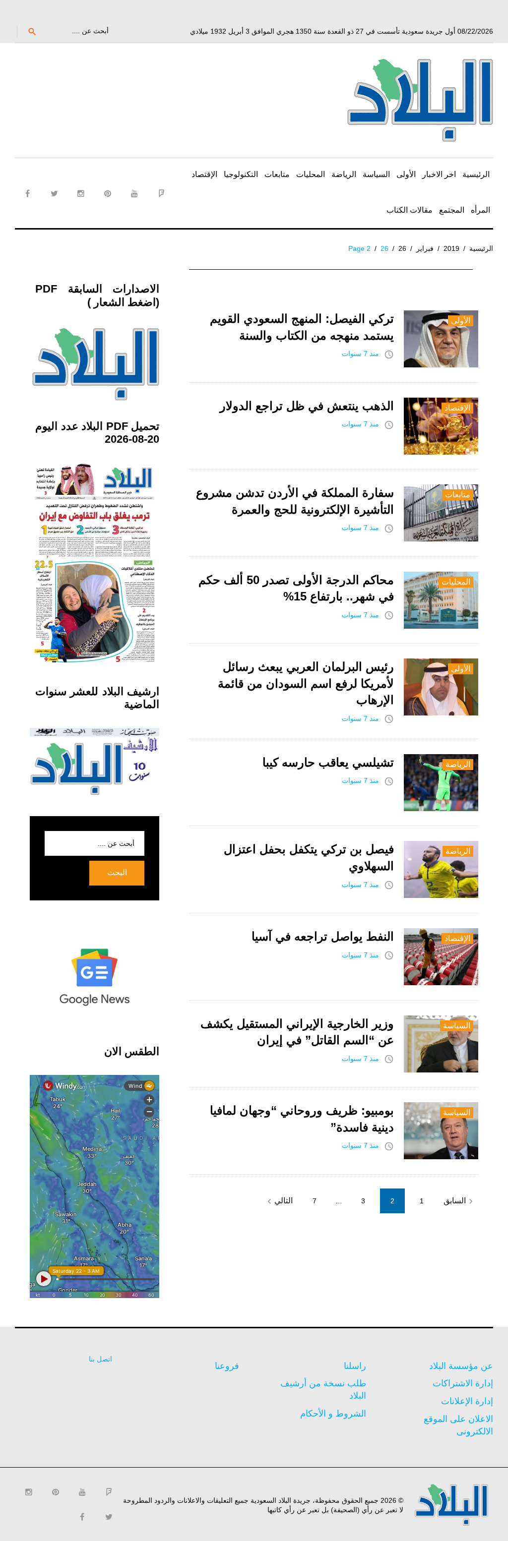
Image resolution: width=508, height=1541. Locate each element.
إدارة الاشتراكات (463, 1383)
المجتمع (451, 210)
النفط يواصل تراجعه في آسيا (323, 936)
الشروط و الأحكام (333, 1414)
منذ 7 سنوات (360, 353)
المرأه (480, 210)
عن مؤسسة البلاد (461, 1366)
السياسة (376, 174)
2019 (451, 248)
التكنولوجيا (241, 174)
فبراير (425, 248)
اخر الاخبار (439, 174)
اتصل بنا (100, 1359)
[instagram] (80, 193)
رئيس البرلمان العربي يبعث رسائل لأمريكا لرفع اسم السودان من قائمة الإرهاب (306, 683)
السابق (460, 1201)
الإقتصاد (204, 174)
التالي (278, 1201)
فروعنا (227, 1366)
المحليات (310, 174)
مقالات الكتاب (409, 210)
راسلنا (355, 1366)
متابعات (277, 174)
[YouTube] (134, 193)
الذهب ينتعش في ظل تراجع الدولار (307, 406)
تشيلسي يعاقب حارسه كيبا (328, 762)
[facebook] (27, 193)
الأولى (406, 174)
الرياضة (343, 174)
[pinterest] (107, 193)
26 (402, 248)
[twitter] (54, 193)
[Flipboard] (161, 193)
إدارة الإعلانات (467, 1401)
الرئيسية (476, 174)
